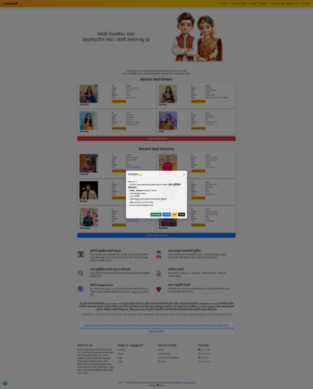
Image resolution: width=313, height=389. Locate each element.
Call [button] (174, 214)
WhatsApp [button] (156, 214)
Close (181, 214)
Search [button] (167, 214)
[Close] (184, 175)
